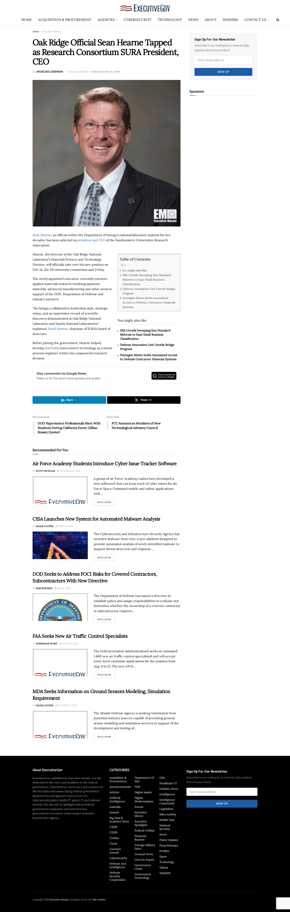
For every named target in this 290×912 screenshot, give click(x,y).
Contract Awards (115, 850)
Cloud (113, 843)
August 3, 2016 (69, 643)
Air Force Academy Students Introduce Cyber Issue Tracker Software (105, 463)
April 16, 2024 (65, 526)
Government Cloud (143, 866)
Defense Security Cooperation (117, 876)
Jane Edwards (44, 588)
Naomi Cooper (44, 526)
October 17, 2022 (67, 705)
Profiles (164, 851)
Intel (48, 348)
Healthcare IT (168, 783)
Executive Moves (51, 31)
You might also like (134, 270)
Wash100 (230, 20)
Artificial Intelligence (117, 799)
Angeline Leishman (49, 71)
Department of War (144, 779)
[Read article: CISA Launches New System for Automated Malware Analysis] (60, 545)
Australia (115, 807)
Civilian (114, 838)
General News (144, 854)
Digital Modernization (144, 799)
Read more (106, 501)
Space (163, 856)
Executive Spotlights (141, 823)
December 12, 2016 (69, 470)
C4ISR (113, 827)
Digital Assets (143, 792)
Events (139, 807)
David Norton (57, 329)
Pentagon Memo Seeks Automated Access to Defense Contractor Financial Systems (149, 302)
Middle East (166, 820)
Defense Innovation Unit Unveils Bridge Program (149, 291)
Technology (170, 20)
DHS (137, 787)
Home (26, 20)
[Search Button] (277, 19)
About (210, 20)
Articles (114, 792)
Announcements (120, 787)
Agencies (106, 20)
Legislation (166, 809)
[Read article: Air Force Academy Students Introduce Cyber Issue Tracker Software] (60, 490)
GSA (162, 777)
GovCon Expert (144, 859)
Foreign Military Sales (145, 846)
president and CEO (91, 240)
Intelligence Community (167, 801)
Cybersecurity (138, 20)
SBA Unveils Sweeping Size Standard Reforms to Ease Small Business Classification (147, 279)
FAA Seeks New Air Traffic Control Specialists (80, 636)
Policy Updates (168, 840)
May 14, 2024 (63, 588)
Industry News (168, 788)
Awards (114, 812)
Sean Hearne (42, 235)
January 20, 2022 (78, 71)
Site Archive (99, 899)
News (193, 20)
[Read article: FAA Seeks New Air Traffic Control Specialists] (60, 662)
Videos (163, 867)
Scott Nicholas (45, 470)
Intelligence (167, 794)
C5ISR (113, 832)
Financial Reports (140, 837)
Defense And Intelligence (117, 865)
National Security (164, 827)
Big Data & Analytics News (119, 819)
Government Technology (143, 876)
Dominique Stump (46, 643)
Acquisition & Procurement (64, 20)
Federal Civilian (145, 830)
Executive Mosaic (59, 899)
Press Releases (168, 845)
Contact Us (255, 20)
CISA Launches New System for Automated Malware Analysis (96, 519)
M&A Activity (167, 814)
